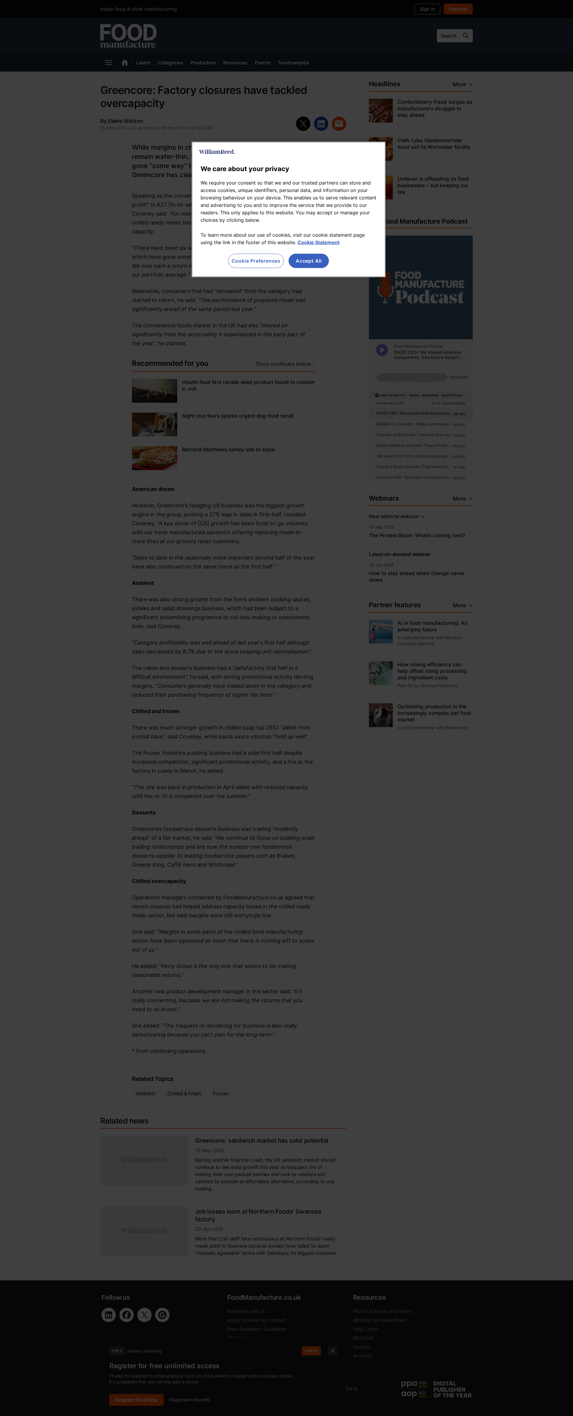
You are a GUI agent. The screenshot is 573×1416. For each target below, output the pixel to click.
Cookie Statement (319, 242)
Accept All (309, 261)
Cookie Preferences (256, 261)
